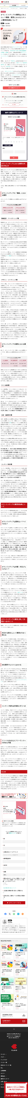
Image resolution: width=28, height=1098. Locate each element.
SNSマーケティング (4, 8)
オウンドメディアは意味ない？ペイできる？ (15, 106)
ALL (5, 5)
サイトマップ (4, 1084)
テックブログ (4, 1059)
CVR (10, 422)
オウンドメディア (16, 47)
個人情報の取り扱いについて (10, 887)
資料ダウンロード (12, 833)
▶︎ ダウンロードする (14, 903)
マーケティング (14, 8)
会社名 (5, 865)
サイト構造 (8, 255)
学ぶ (2, 1067)
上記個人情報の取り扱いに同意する (13, 890)
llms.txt (2, 1087)
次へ (14, 157)
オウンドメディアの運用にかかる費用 (13, 102)
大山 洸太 (7, 23)
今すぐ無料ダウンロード (14, 87)
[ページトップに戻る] (14, 1029)
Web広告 (23, 5)
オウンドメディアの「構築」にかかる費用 (14, 100)
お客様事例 (3, 1070)
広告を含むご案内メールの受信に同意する (14, 896)
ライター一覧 (4, 1062)
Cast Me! (8, 66)
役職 (4, 872)
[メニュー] (26, 2)
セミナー (3, 1073)
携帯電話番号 (7, 858)
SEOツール (19, 62)
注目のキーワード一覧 (6, 1065)
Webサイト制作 (23, 8)
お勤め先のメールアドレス (10, 852)
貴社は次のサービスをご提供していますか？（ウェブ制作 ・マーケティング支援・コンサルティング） (14, 880)
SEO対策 (14, 5)
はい (5, 883)
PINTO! (13, 61)
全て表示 (14, 104)
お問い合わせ (4, 1081)
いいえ (5, 884)
